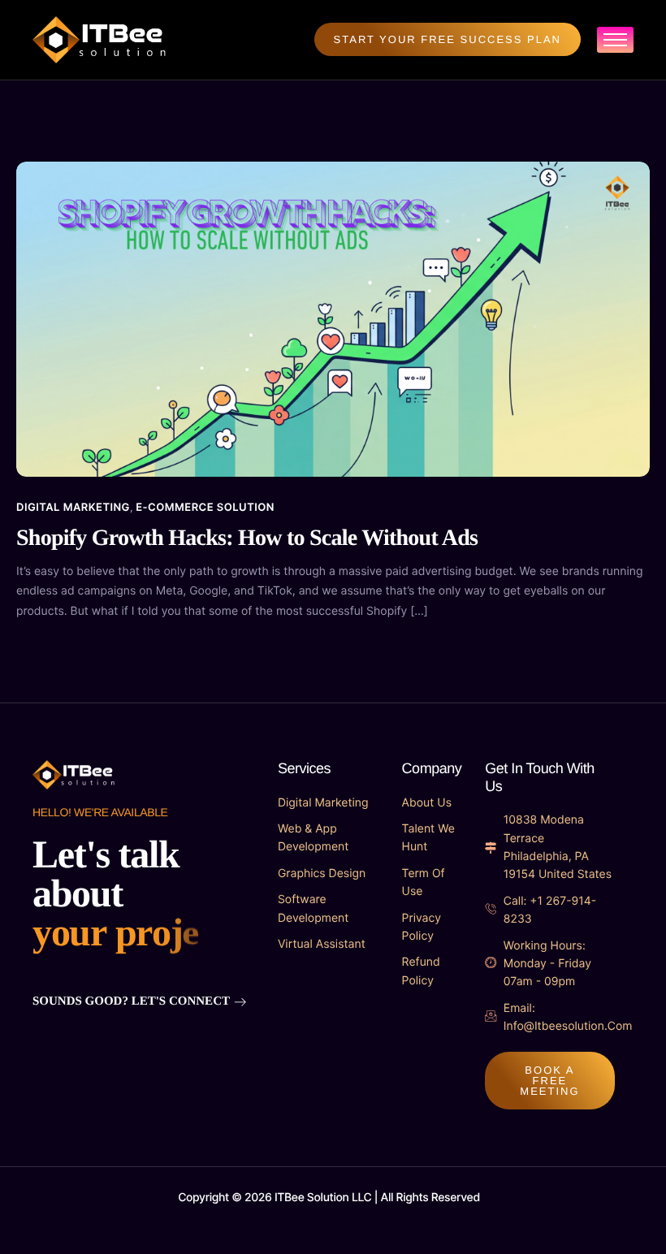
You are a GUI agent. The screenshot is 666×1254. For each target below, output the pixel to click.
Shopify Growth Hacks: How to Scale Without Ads (247, 538)
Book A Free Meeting (549, 1080)
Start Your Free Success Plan (447, 39)
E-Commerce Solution (205, 507)
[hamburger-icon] (615, 40)
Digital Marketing (73, 507)
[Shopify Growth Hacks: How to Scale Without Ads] (333, 317)
